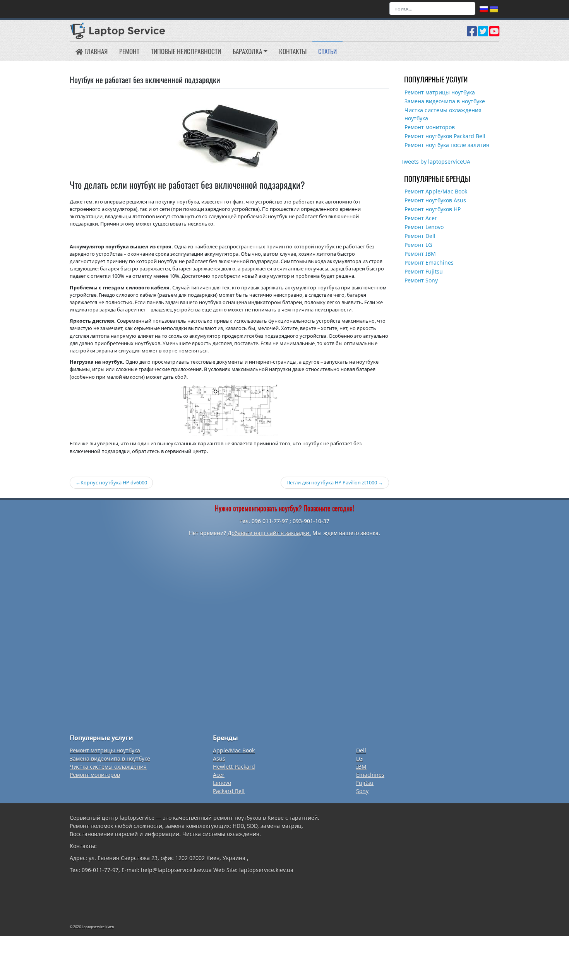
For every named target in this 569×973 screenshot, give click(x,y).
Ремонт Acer (420, 218)
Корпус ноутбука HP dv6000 (114, 482)
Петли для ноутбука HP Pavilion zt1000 (331, 482)
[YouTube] (494, 34)
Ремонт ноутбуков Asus (435, 200)
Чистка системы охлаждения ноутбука (443, 114)
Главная (95, 51)
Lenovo (222, 783)
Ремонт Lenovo (424, 227)
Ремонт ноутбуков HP (432, 209)
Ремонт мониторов (429, 127)
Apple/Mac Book (234, 750)
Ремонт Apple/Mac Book (435, 191)
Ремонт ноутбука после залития (446, 145)
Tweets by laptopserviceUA (435, 161)
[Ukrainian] (494, 10)
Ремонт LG (418, 244)
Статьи (327, 51)
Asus (219, 758)
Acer (219, 774)
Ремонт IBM (420, 253)
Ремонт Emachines (429, 262)
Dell (361, 750)
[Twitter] (483, 34)
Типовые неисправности (186, 51)
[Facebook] (472, 34)
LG (359, 758)
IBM (361, 766)
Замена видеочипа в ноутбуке (444, 101)
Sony (362, 791)
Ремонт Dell (419, 235)
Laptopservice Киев (98, 926)
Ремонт (129, 51)
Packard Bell (229, 791)
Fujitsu (365, 783)
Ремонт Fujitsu (423, 271)
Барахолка (247, 51)
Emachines (370, 774)
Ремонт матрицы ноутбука (439, 92)
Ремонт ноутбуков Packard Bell (444, 136)
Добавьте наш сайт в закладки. (269, 533)
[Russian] (483, 10)
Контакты (293, 51)
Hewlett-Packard (234, 766)
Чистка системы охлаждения (108, 766)
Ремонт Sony (421, 280)
